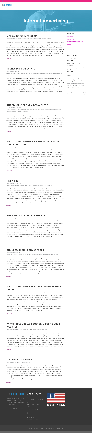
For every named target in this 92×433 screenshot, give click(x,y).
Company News (14, 109)
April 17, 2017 (18, 183)
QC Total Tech (11, 38)
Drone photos (22, 73)
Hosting (69, 44)
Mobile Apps (70, 39)
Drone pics (28, 73)
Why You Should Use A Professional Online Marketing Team (32, 143)
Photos (18, 111)
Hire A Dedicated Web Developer (25, 215)
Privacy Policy (30, 417)
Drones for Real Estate (20, 68)
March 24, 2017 (18, 292)
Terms (45, 149)
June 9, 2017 (17, 38)
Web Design (48, 38)
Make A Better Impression (22, 36)
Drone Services (34, 73)
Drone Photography (15, 73)
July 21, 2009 (17, 362)
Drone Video (40, 73)
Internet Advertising (29, 38)
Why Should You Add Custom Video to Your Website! (33, 325)
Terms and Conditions (32, 419)
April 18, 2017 (18, 147)
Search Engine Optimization (38, 149)
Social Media (40, 185)
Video (58, 73)
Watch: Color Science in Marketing (76, 58)
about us (15, 408)
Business (23, 38)
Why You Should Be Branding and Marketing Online (33, 288)
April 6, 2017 (17, 252)
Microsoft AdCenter (19, 359)
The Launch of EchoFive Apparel (75, 63)
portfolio (8, 410)
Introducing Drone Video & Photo (27, 105)
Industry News (53, 109)
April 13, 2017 (18, 218)
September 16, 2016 (19, 329)
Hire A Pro (12, 180)
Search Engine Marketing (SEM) (75, 41)
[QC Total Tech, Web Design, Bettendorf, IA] (74, 50)
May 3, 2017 (17, 71)
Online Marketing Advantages (25, 250)
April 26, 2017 (18, 107)
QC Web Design (42, 38)
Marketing (36, 38)
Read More (9, 58)
